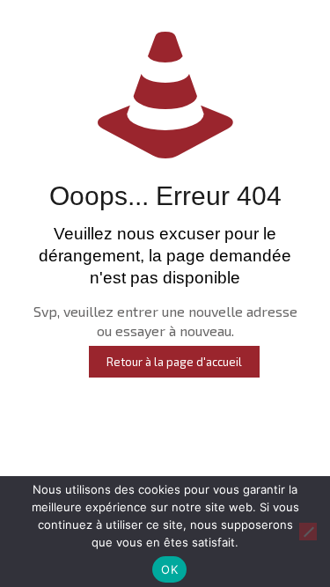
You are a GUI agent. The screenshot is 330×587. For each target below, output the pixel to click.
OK (169, 569)
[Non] (308, 531)
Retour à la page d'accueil (174, 362)
